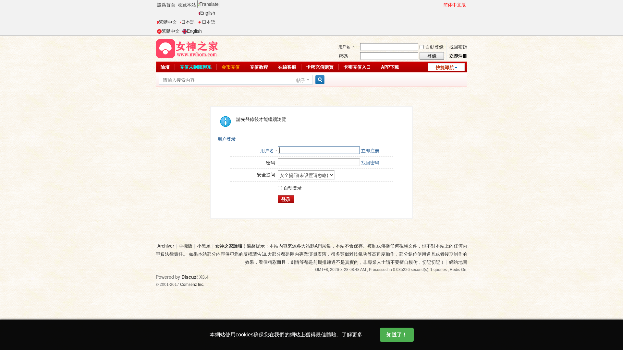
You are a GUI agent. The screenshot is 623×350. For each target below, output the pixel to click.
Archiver (165, 245)
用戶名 (344, 46)
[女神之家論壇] (187, 48)
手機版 (185, 245)
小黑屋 (204, 245)
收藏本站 (187, 4)
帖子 (300, 80)
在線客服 (287, 67)
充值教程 (259, 67)
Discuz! (189, 277)
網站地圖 (458, 262)
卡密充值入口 (357, 67)
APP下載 (390, 67)
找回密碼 (458, 46)
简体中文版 (454, 4)
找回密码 (370, 162)
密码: (271, 162)
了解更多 (352, 334)
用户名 (267, 150)
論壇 (165, 67)
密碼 (343, 55)
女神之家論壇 (228, 245)
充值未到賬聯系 (196, 67)
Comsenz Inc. (192, 284)
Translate (209, 4)
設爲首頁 (166, 4)
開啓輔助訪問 (440, 4)
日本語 (188, 21)
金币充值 (231, 67)
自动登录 (293, 187)
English (207, 12)
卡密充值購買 (320, 67)
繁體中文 (168, 21)
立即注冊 (458, 55)
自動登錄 (434, 46)
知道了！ (396, 334)
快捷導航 (445, 67)
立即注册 (370, 150)
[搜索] (319, 80)
